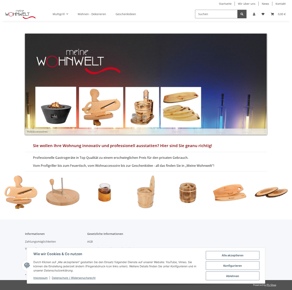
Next (282, 192)
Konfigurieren (232, 265)
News (265, 4)
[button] (254, 14)
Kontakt (281, 4)
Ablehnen (232, 276)
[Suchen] (242, 14)
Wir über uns (246, 4)
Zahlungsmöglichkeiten (40, 241)
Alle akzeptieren (233, 255)
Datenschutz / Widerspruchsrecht (74, 277)
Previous (10, 192)
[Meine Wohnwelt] (20, 14)
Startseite (225, 4)
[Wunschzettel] (263, 14)
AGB (90, 241)
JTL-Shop (271, 285)
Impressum (40, 277)
